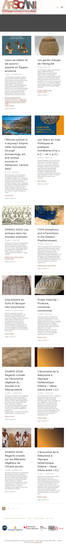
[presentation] (16, 45)
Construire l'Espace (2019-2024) (15, 100)
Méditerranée (47, 90)
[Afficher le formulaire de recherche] (57, 7)
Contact (29, 518)
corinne (9, 172)
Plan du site (49, 518)
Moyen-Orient (18, 257)
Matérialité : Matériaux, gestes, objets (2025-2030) (16, 102)
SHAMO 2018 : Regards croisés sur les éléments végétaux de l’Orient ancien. (15, 459)
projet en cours (9, 105)
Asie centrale (9, 195)
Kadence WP (38, 542)
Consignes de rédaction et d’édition (14, 518)
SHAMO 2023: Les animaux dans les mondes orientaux (17, 233)
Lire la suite (10, 108)
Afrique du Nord (15, 98)
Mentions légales (39, 518)
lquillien (9, 240)
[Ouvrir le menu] (62, 7)
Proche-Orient (9, 259)
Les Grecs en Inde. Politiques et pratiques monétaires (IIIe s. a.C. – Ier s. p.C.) (49, 147)
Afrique (7, 98)
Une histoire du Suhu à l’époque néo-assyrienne (15, 303)
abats (8, 74)
